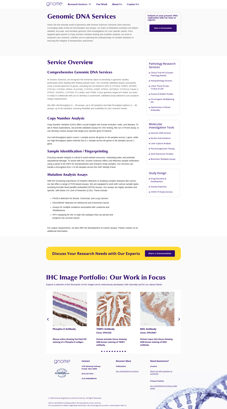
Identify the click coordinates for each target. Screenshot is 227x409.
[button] (79, 4)
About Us (117, 4)
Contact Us (133, 4)
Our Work (101, 4)
